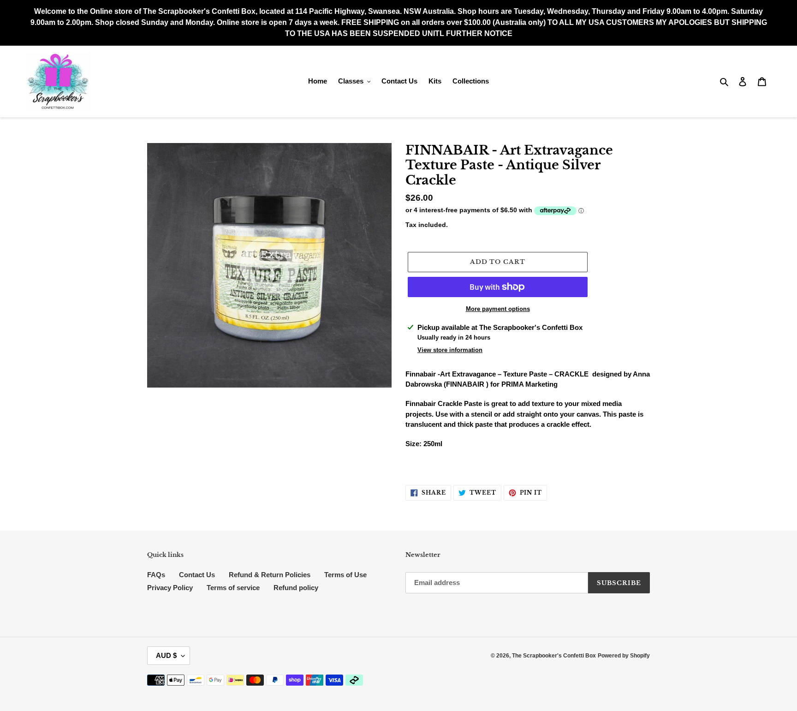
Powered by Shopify (624, 655)
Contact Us (197, 575)
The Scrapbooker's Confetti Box (554, 655)
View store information (449, 350)
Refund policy (296, 588)
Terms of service (233, 588)
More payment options (498, 308)
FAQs (156, 575)
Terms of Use (345, 575)
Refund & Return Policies (269, 575)
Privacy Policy (170, 588)
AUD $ (166, 655)
